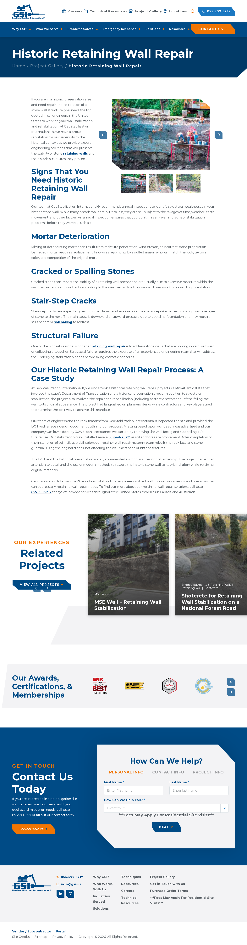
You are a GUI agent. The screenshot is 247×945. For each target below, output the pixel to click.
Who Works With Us (103, 886)
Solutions (101, 908)
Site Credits (21, 937)
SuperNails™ (119, 437)
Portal (61, 931)
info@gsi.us (71, 884)
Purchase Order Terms (169, 891)
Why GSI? (101, 877)
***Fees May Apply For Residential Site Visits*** (182, 900)
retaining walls (75, 153)
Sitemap (41, 937)
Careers (127, 891)
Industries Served (101, 898)
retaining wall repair (108, 346)
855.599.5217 (218, 11)
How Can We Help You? (124, 800)
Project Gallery (47, 66)
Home (18, 66)
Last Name (179, 782)
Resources (130, 884)
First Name (114, 782)
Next (218, 135)
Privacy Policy (63, 937)
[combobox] (166, 808)
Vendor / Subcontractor (31, 931)
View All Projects (39, 584)
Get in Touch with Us (167, 884)
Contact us (210, 29)
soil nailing (63, 322)
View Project (146, 611)
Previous (103, 135)
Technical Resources (130, 900)
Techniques (131, 877)
